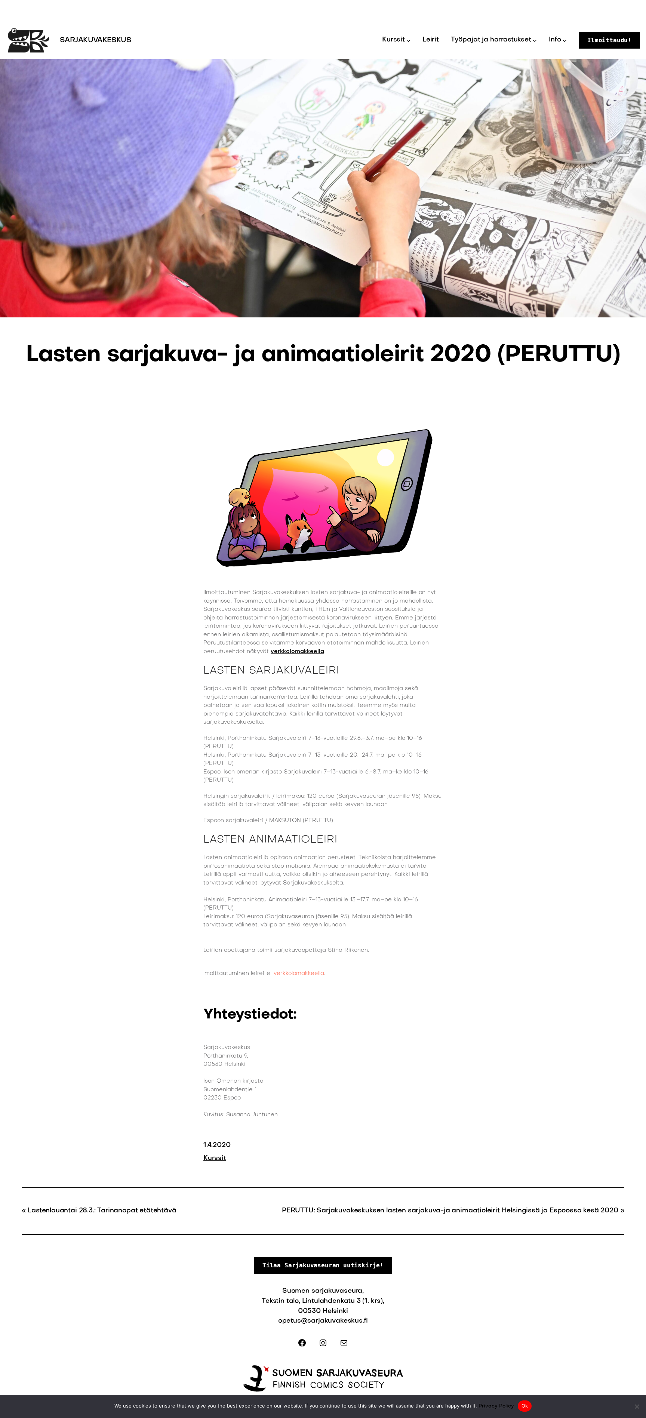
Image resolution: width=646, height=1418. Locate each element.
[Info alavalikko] (565, 40)
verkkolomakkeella (297, 651)
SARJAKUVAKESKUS (95, 40)
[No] (636, 1406)
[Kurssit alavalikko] (408, 40)
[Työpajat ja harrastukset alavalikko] (535, 40)
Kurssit (214, 1158)
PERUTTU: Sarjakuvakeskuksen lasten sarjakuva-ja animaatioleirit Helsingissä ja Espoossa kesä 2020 (450, 1211)
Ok (525, 1406)
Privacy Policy (496, 1406)
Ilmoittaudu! (609, 40)
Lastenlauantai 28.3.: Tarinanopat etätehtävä (102, 1211)
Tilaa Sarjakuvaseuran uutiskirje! (323, 1265)
